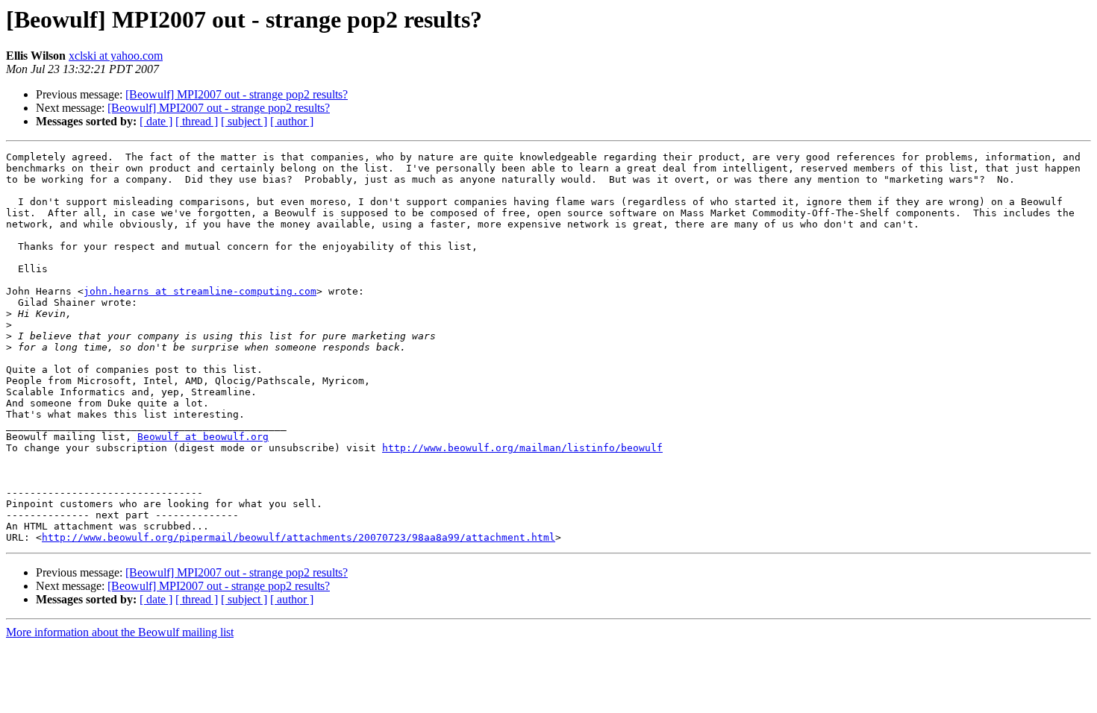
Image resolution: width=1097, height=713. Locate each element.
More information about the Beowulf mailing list (120, 632)
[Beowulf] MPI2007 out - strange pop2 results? (236, 94)
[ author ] (291, 121)
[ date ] (156, 121)
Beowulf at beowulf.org (203, 436)
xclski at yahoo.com (116, 55)
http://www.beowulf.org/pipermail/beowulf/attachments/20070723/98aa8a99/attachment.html (298, 537)
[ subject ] (244, 121)
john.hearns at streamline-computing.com (200, 291)
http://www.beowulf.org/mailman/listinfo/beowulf (522, 447)
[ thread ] (196, 121)
